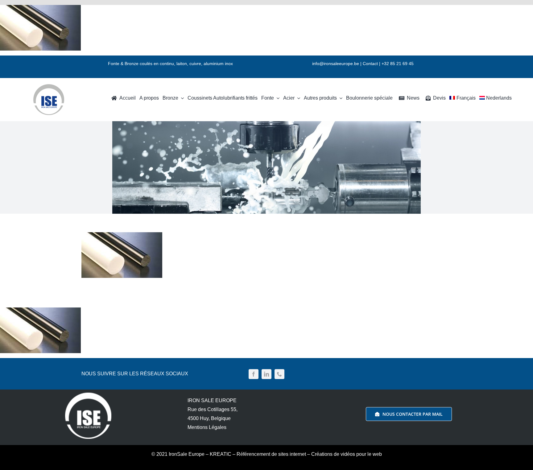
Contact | (372, 63)
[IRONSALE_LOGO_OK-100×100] (48, 86)
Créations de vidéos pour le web (346, 454)
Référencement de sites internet (271, 454)
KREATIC (220, 454)
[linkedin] (266, 374)
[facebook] (253, 374)
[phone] (279, 374)
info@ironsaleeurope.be (335, 63)
